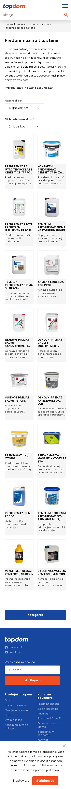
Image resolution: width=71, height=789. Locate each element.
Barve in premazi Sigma (48, 725)
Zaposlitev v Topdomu (45, 733)
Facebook (16, 647)
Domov (9, 24)
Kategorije (35, 615)
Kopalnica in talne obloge (16, 726)
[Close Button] (64, 746)
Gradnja (10, 700)
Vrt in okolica (13, 720)
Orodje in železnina (17, 710)
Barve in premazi (26, 24)
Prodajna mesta (48, 704)
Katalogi (43, 713)
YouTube (15, 652)
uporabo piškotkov (46, 770)
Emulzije (45, 24)
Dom (8, 715)
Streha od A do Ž (49, 718)
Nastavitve (21, 780)
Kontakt (42, 740)
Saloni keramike (47, 708)
